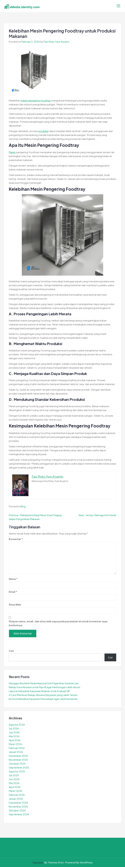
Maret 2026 (15, 744)
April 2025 (15, 786)
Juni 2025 (14, 779)
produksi (43, 131)
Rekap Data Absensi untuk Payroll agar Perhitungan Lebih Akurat (44, 687)
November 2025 (18, 759)
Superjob (38, 862)
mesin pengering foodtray (36, 100)
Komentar (16, 538)
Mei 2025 (14, 783)
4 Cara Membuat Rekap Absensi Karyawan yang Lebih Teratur (43, 694)
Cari (11, 650)
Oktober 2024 (17, 810)
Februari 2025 (17, 794)
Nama (13, 578)
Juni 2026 (14, 732)
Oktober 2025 (17, 763)
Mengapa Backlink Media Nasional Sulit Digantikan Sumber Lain (43, 683)
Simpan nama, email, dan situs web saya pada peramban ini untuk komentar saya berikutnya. (58, 623)
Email (13, 591)
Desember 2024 (18, 802)
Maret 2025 (15, 790)
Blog (23, 506)
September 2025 (19, 767)
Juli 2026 (14, 728)
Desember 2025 (18, 755)
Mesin (12, 152)
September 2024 (19, 814)
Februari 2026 (17, 747)
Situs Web (15, 604)
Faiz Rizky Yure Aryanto (56, 41)
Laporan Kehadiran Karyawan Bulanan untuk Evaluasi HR (39, 691)
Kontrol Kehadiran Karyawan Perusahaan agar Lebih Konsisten (43, 698)
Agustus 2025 (17, 771)
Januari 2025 (16, 798)
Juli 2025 (14, 775)
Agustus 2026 (17, 724)
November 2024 (18, 806)
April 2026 (15, 740)
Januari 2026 (16, 751)
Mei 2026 (14, 736)
